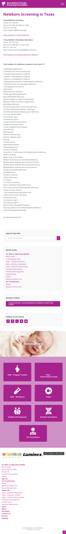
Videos (8, 277)
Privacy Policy (29, 529)
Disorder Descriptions (14, 269)
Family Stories (11, 274)
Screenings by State (13, 259)
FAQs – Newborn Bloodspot (16, 264)
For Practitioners (12, 282)
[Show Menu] (62, 3)
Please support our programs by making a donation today (31, 304)
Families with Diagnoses (15, 272)
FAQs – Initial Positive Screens (17, 267)
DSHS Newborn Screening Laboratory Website (20, 55)
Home (4, 507)
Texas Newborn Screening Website (16, 35)
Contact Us (6, 514)
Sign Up (5, 479)
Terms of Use (37, 529)
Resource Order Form (14, 279)
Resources (5, 472)
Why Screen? (10, 256)
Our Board (6, 511)
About (4, 509)
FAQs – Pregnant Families (15, 261)
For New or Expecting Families (17, 254)
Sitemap (5, 518)
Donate (5, 516)
